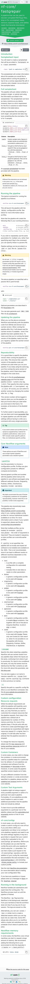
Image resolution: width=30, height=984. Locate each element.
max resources (16, 744)
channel (10, 881)
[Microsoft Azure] (16, 981)
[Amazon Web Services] (13, 981)
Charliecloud (21, 606)
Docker (19, 579)
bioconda (16, 766)
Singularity (21, 586)
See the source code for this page (18, 969)
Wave (15, 620)
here (22, 727)
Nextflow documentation (18, 868)
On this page (14, 2)
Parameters (8, 308)
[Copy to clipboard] (26, 69)
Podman (20, 593)
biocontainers (5, 766)
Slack (23, 878)
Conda (19, 634)
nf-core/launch (12, 313)
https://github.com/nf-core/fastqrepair (16, 43)
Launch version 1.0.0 (16, 40)
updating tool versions (8, 781)
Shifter (19, 599)
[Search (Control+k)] (22, 1)
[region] (15, 69)
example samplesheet (10, 168)
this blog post (5, 670)
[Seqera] (11, 981)
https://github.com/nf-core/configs (13, 511)
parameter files (23, 414)
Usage (6, 50)
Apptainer (20, 613)
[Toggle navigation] (26, 1)
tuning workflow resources (10, 746)
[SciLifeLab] (19, 981)
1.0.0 (25, 50)
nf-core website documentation (14, 692)
